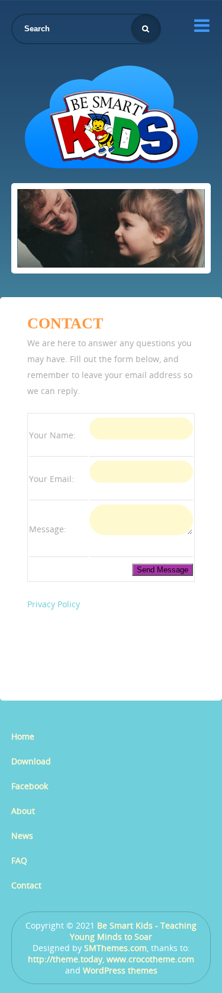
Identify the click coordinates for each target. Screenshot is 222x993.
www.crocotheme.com (150, 959)
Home (22, 736)
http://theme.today (65, 959)
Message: (47, 529)
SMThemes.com (115, 947)
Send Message (162, 569)
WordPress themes (120, 970)
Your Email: (51, 478)
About (23, 810)
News (22, 835)
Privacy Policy (53, 604)
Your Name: (52, 435)
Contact (26, 885)
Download (31, 761)
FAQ (19, 860)
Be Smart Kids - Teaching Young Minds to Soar (133, 931)
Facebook (29, 786)
